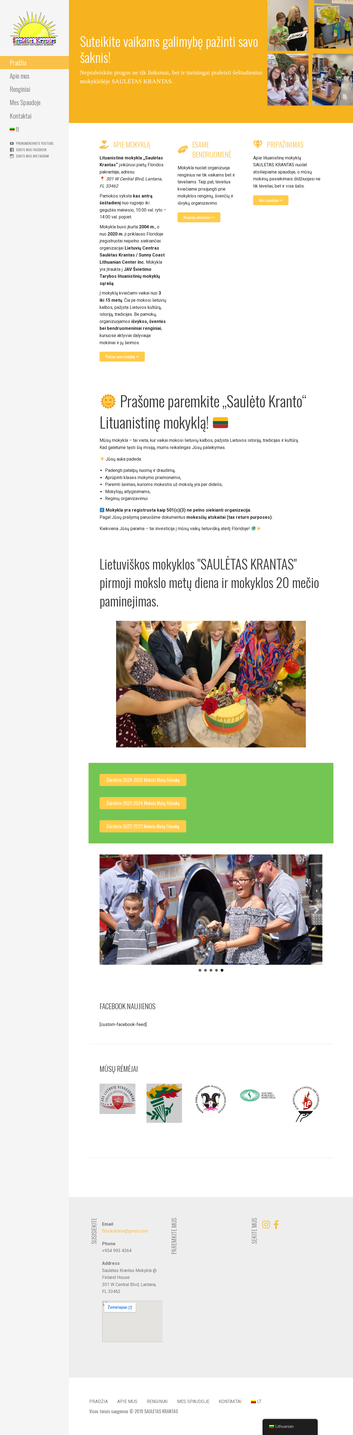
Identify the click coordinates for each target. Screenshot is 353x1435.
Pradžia (18, 62)
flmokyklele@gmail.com (125, 1231)
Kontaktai (20, 116)
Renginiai (20, 89)
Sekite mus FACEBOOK (31, 149)
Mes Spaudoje (25, 102)
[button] (105, 909)
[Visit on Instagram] (266, 1226)
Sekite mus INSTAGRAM (32, 156)
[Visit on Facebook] (276, 1226)
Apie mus (20, 76)
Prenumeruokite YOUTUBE (35, 143)
